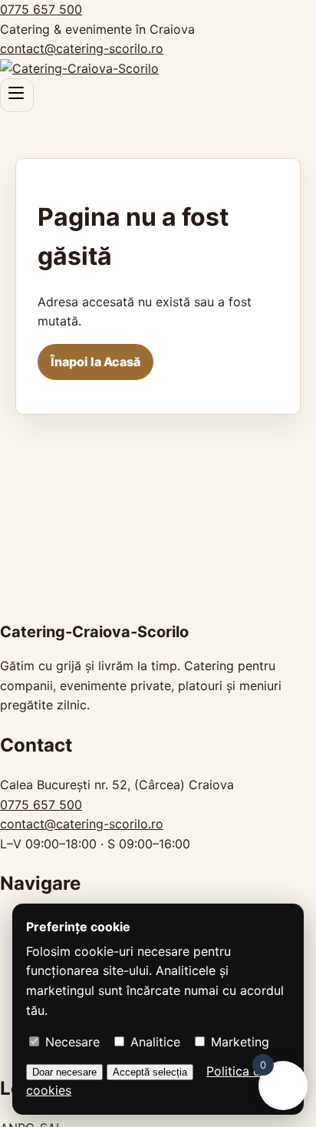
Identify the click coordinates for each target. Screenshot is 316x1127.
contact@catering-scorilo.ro (81, 48)
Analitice (153, 1041)
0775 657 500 (41, 9)
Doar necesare (64, 1072)
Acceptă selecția (150, 1072)
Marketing (238, 1041)
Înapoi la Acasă (95, 361)
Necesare (70, 1041)
